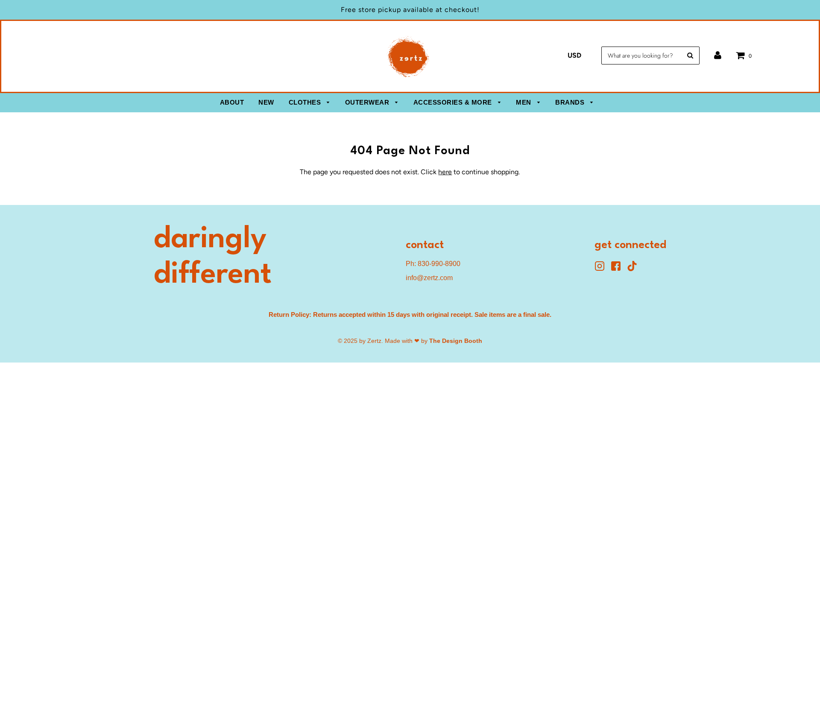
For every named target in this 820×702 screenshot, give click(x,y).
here (445, 172)
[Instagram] (602, 268)
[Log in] (717, 55)
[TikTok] (634, 268)
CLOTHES (306, 102)
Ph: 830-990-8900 (433, 263)
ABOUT (232, 102)
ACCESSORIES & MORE (453, 102)
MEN (524, 102)
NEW (266, 102)
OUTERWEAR (368, 102)
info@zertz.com (429, 277)
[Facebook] (619, 268)
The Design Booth (455, 340)
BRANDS (570, 102)
